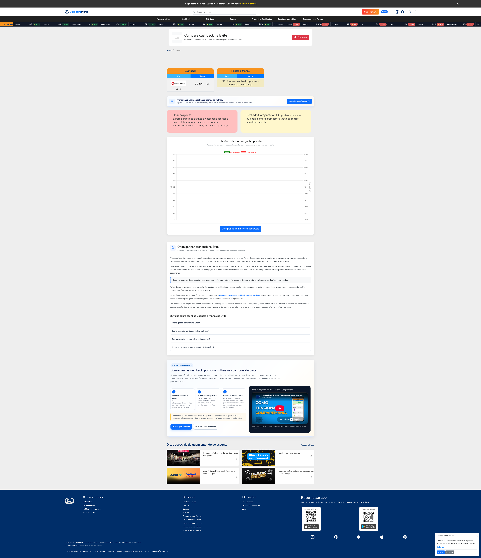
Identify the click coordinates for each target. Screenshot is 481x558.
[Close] (476, 535)
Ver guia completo (182, 427)
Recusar (449, 552)
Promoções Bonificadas (262, 19)
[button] (385, 11)
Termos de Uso (89, 512)
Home (169, 50)
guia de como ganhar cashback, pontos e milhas (239, 295)
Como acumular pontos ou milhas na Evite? (190, 331)
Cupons (233, 19)
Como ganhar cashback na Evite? (186, 323)
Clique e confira (248, 3)
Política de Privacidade (92, 509)
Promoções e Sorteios (192, 527)
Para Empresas (89, 505)
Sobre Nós (87, 502)
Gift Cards (210, 19)
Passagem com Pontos (313, 19)
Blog (244, 509)
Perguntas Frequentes (251, 505)
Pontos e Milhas (163, 19)
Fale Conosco (247, 502)
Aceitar (441, 552)
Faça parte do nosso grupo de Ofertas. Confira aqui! (212, 3)
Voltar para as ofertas (207, 427)
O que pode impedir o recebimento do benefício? (193, 347)
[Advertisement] (240, 59)
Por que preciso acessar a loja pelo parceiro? (191, 339)
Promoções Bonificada (192, 530)
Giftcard (186, 512)
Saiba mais (441, 547)
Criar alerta (302, 37)
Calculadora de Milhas (287, 19)
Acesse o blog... (307, 445)
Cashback (186, 19)
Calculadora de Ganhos (192, 523)
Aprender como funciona (298, 101)
